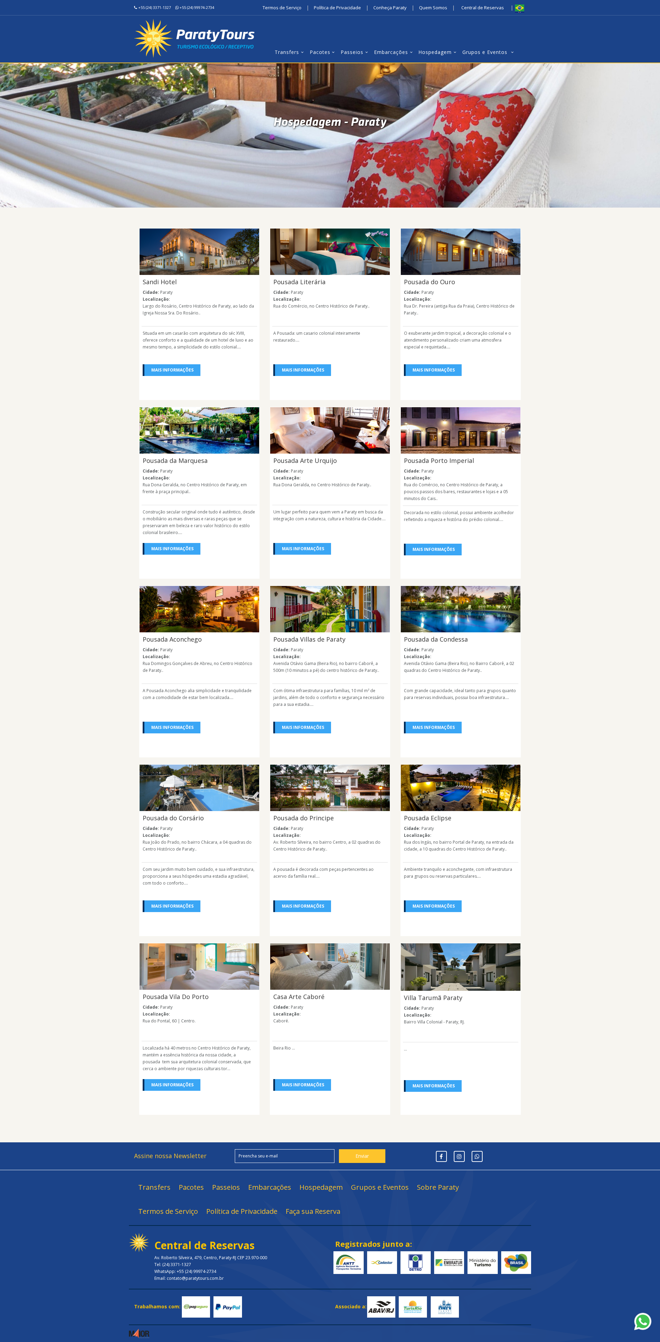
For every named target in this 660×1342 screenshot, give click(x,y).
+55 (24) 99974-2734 (196, 7)
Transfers (287, 52)
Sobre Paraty (438, 1187)
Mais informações (172, 370)
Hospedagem (435, 52)
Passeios (352, 52)
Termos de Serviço (282, 7)
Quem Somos (433, 7)
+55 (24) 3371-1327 (154, 7)
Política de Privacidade (337, 7)
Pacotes (320, 52)
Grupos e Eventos (485, 52)
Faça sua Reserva (313, 1211)
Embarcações (391, 52)
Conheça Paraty (390, 7)
